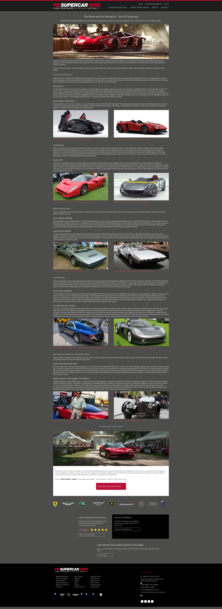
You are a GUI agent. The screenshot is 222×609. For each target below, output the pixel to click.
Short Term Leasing (62, 578)
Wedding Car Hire (95, 576)
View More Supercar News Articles (111, 426)
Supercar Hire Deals (62, 582)
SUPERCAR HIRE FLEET (118, 7)
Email (74, 479)
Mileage (76, 580)
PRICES (155, 7)
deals (167, 4)
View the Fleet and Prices (109, 486)
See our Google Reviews (87, 535)
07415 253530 (154, 585)
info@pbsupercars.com (151, 590)
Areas (76, 582)
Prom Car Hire (94, 582)
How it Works (78, 576)
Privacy (76, 584)
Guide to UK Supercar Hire (123, 529)
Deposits (77, 578)
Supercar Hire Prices (62, 576)
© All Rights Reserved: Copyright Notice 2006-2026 (153, 592)
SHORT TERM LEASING (139, 7)
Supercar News (60, 580)
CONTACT (165, 7)
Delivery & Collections (62, 584)
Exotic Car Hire (94, 587)
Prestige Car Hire (95, 584)
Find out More (103, 555)
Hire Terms (59, 587)
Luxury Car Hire (94, 578)
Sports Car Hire (95, 580)
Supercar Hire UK (79, 587)
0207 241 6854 (65, 479)
